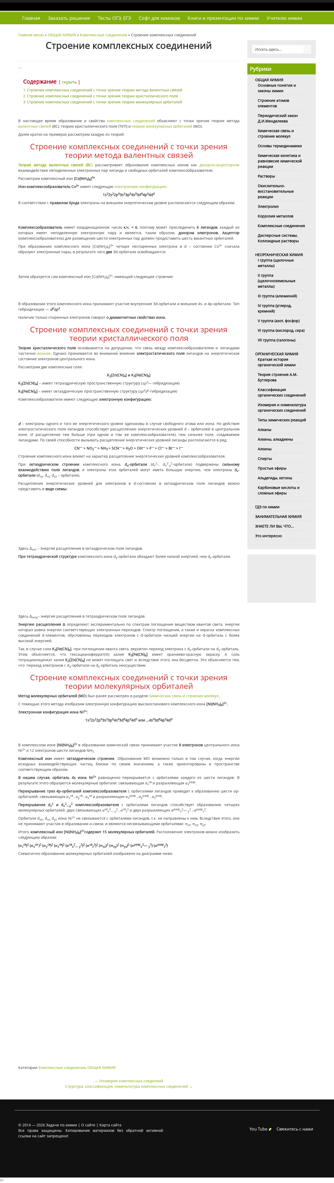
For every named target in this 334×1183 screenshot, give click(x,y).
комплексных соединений (131, 120)
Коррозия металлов (275, 216)
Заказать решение (69, 18)
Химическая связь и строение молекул (184, 695)
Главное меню (31, 34)
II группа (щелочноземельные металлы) (276, 281)
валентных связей (34, 126)
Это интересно (268, 535)
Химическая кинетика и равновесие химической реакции (280, 161)
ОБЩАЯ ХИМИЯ (62, 34)
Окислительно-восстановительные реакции (276, 191)
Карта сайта (110, 1124)
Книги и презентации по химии (223, 18)
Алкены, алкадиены (275, 439)
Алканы (264, 429)
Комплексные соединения (103, 34)
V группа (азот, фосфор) (279, 320)
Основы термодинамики (280, 145)
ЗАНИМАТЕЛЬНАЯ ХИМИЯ (278, 516)
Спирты (265, 458)
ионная (42, 353)
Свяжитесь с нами (295, 1129)
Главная (31, 18)
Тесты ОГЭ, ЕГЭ (114, 18)
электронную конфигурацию (140, 186)
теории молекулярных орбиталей (162, 126)
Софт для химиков (159, 18)
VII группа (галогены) (276, 340)
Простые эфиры (272, 468)
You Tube (258, 1129)
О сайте (88, 1124)
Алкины (265, 448)
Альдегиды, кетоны (275, 477)
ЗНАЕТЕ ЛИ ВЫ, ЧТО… (274, 526)
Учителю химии (284, 18)
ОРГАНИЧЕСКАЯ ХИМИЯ (276, 353)
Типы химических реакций (282, 419)
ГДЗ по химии (267, 506)
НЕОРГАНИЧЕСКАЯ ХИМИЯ (279, 254)
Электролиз (268, 206)
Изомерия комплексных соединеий (129, 1080)
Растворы (266, 176)
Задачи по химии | (63, 1124)
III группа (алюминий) (277, 295)
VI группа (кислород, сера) (281, 330)
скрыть (69, 82)
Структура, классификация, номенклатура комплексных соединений (129, 1086)
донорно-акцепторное (219, 164)
